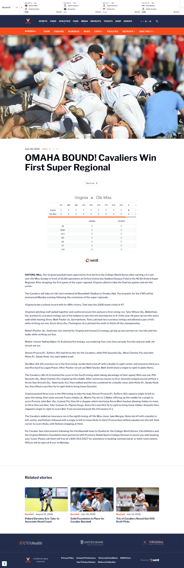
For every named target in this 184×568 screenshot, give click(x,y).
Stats (97, 31)
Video (53, 21)
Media (84, 21)
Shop (118, 21)
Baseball (29, 514)
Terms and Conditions (108, 558)
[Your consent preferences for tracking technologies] (4, 563)
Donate (128, 21)
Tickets (108, 21)
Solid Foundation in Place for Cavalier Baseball (87, 520)
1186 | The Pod (146, 31)
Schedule (73, 31)
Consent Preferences (86, 558)
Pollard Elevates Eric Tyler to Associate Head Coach (42, 520)
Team (47, 31)
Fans (75, 21)
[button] (22, 7)
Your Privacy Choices (85, 562)
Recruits (95, 21)
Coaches (59, 31)
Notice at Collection (107, 562)
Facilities (112, 31)
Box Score (90, 183)
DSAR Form (125, 558)
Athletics (64, 21)
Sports (43, 21)
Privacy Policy (67, 558)
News (87, 31)
